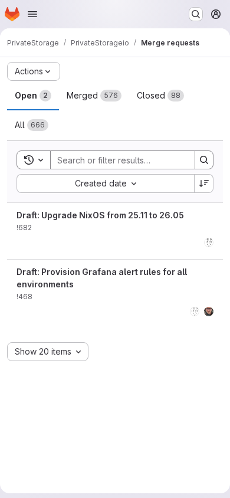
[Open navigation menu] (32, 14)
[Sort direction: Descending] (204, 183)
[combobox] (105, 183)
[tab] (33, 95)
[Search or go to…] (196, 14)
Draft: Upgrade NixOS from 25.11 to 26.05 (100, 215)
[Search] (204, 159)
